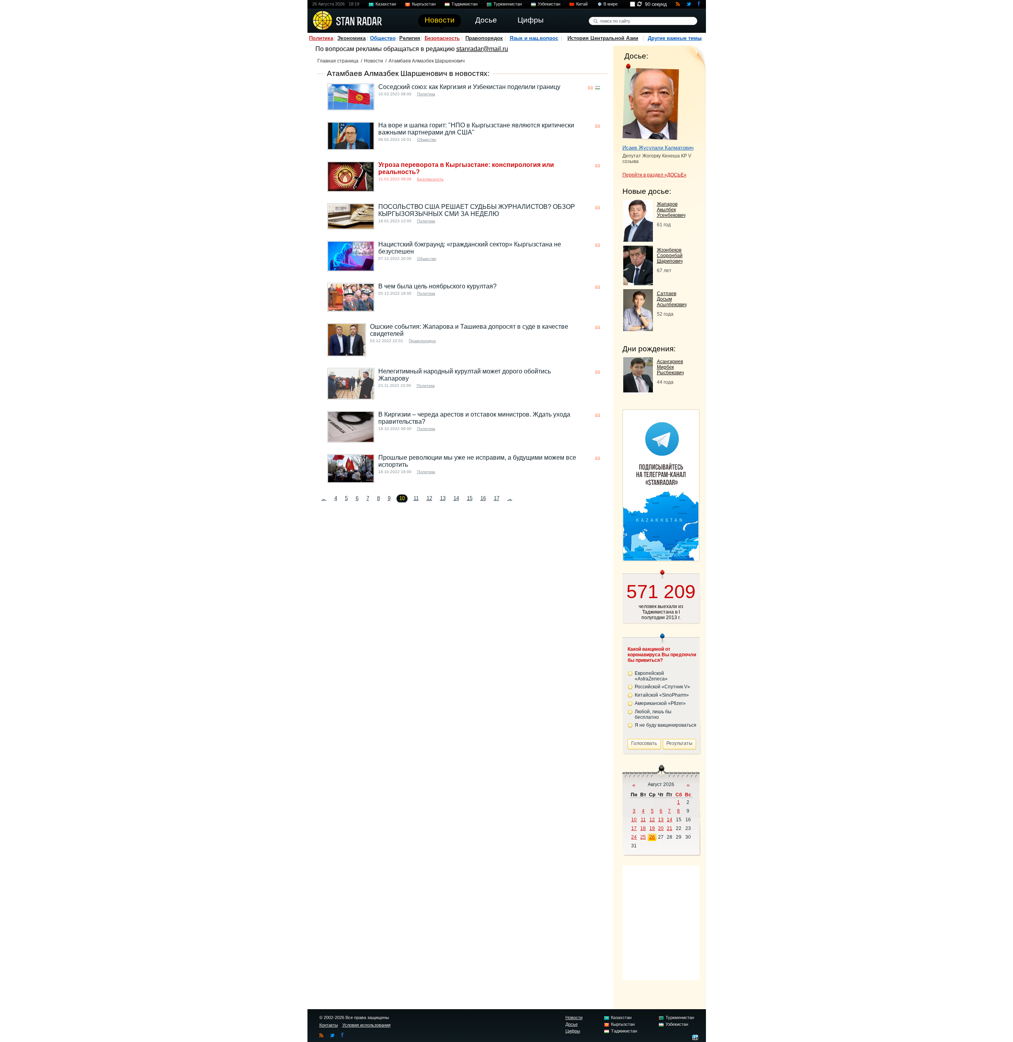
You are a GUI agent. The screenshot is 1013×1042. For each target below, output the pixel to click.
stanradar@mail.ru (482, 48)
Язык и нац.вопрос (534, 38)
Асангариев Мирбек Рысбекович (670, 367)
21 (669, 828)
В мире (610, 4)
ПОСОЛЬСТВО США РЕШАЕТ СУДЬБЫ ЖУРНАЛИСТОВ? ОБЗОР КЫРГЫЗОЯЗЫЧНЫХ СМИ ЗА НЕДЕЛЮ (476, 210)
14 (456, 498)
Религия (409, 38)
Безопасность (442, 38)
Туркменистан (507, 4)
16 (483, 498)
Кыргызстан (424, 4)
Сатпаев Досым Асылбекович (672, 299)
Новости (373, 61)
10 (634, 819)
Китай (582, 4)
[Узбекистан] (597, 87)
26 (652, 837)
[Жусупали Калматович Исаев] (650, 102)
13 (443, 498)
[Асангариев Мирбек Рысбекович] (638, 390)
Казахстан (386, 4)
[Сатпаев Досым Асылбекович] (638, 329)
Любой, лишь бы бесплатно (653, 714)
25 (643, 837)
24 (634, 837)
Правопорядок (484, 38)
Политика (321, 38)
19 (652, 828)
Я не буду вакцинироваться (665, 725)
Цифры (572, 1031)
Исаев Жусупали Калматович (658, 148)
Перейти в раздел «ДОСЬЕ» (654, 175)
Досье (571, 1024)
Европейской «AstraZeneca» (651, 676)
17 (496, 498)
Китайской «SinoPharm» (662, 695)
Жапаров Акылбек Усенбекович (671, 209)
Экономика (351, 38)
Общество (383, 38)
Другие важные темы (675, 38)
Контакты (328, 1025)
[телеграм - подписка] (660, 558)
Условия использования (366, 1025)
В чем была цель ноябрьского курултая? (437, 286)
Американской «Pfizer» (660, 703)
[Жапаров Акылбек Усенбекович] (638, 239)
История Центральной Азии (602, 38)
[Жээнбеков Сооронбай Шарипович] (638, 283)
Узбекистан (549, 4)
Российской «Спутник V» (662, 687)
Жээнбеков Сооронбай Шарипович (670, 255)
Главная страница (338, 61)
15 (469, 498)
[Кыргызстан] (590, 87)
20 (661, 828)
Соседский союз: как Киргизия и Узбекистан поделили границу (469, 86)
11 (416, 498)
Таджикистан (464, 4)
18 (643, 828)
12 (429, 498)
